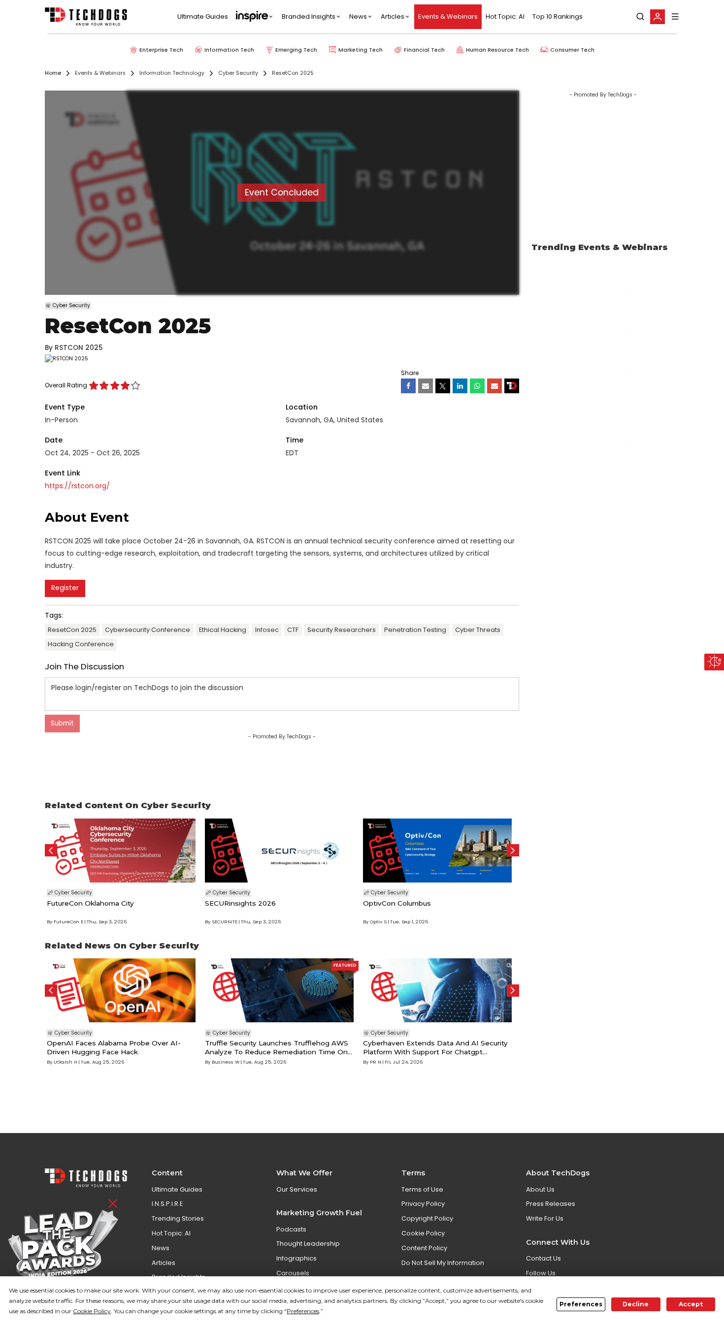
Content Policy (424, 1248)
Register (65, 588)
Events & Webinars (448, 16)
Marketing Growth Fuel (319, 1212)
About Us (540, 1189)
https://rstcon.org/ (77, 486)
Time (294, 440)
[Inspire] (255, 16)
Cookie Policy (423, 1233)
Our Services (296, 1189)
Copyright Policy (427, 1218)
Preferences (580, 1304)
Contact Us (543, 1258)
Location (302, 407)
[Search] (640, 16)
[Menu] (675, 16)
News (358, 16)
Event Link (62, 473)
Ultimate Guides (202, 16)
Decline (636, 1304)
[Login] (657, 16)
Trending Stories (178, 1218)
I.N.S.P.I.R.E (167, 1203)
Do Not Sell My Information (442, 1262)
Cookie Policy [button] (92, 1311)
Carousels (292, 1273)
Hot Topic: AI (505, 16)
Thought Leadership (308, 1243)
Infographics (296, 1258)
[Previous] (51, 850)
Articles (392, 16)
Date (54, 440)
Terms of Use (422, 1189)
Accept (691, 1304)
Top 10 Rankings (557, 16)
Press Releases (550, 1203)
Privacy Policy (423, 1203)
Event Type (65, 407)
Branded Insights (308, 16)
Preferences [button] (303, 1311)
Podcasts (291, 1229)
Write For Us (544, 1218)
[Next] (513, 850)
